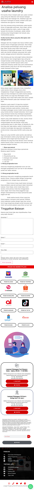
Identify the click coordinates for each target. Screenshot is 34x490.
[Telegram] (25, 483)
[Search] (28, 436)
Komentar (4, 217)
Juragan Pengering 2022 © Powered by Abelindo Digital (17, 486)
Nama (3, 237)
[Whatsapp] (9, 483)
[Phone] (13, 483)
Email (3, 243)
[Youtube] (17, 483)
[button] (32, 1)
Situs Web (4, 250)
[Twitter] (21, 483)
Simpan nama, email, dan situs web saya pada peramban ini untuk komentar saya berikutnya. (15, 258)
